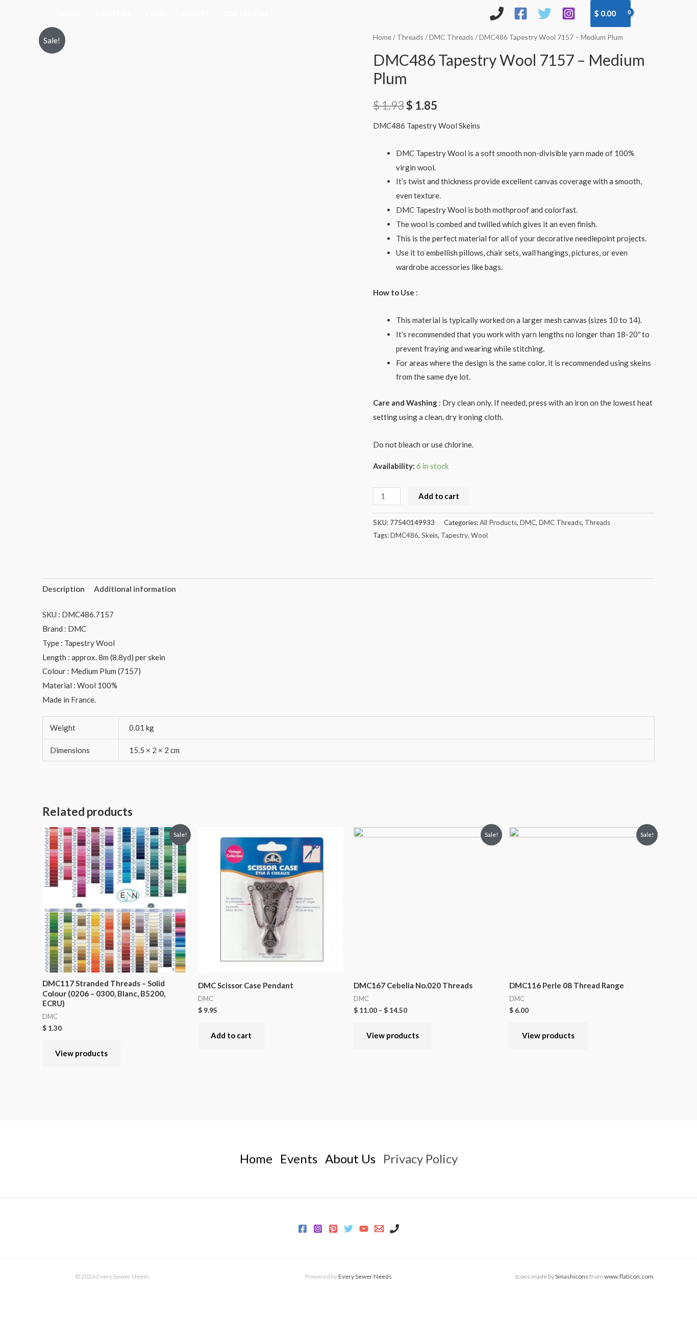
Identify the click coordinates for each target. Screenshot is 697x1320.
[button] (648, 13)
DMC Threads (451, 37)
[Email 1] (379, 1228)
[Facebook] (521, 13)
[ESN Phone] (497, 13)
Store (156, 14)
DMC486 (404, 535)
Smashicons (571, 1276)
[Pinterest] (333, 1228)
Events (195, 14)
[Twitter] (545, 13)
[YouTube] (363, 1228)
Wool (479, 535)
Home (70, 14)
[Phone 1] (394, 1228)
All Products (498, 522)
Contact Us (245, 14)
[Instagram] (569, 13)
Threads (410, 37)
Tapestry (454, 535)
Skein (429, 535)
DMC (528, 522)
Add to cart (438, 496)
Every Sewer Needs (365, 1276)
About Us (113, 14)
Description (63, 588)
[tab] (63, 589)
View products (81, 1053)
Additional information (135, 588)
